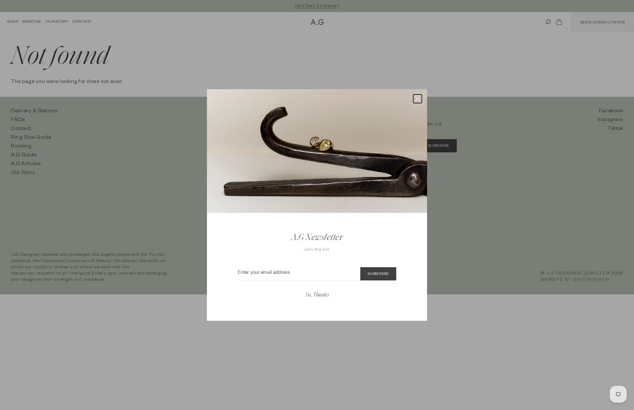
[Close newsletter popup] (417, 98)
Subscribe (378, 274)
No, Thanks (317, 295)
